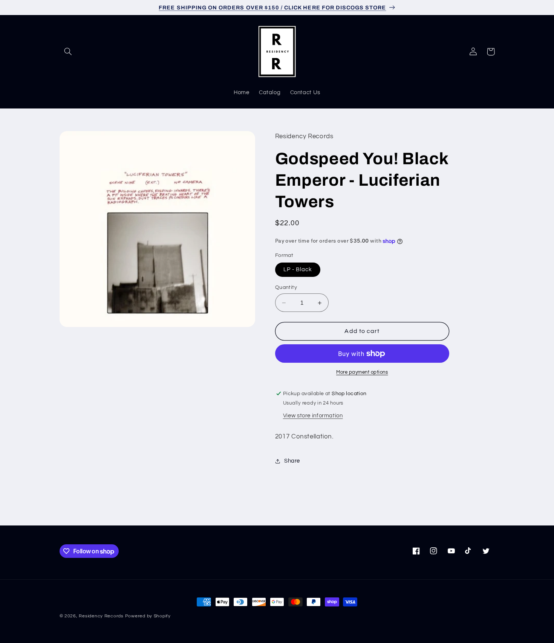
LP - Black (297, 269)
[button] (68, 51)
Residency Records (101, 616)
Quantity (286, 287)
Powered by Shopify (148, 616)
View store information (313, 415)
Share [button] (292, 461)
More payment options (362, 372)
